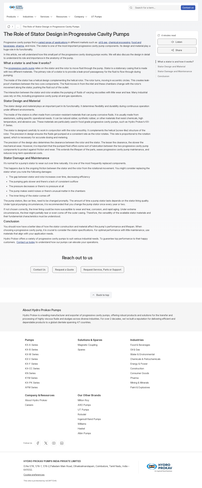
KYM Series (31, 377)
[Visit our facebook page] (38, 443)
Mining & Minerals (139, 382)
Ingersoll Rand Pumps (89, 419)
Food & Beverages (140, 344)
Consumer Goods (139, 373)
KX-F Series (31, 363)
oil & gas (102, 42)
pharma (20, 45)
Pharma (134, 377)
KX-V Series (31, 359)
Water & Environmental (142, 354)
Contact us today (26, 242)
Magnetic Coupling (87, 344)
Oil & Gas (135, 349)
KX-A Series (31, 344)
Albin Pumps (84, 433)
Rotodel (82, 414)
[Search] (131, 7)
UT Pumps (83, 409)
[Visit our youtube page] (54, 443)
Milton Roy (83, 400)
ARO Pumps (84, 404)
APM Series (31, 387)
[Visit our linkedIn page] (62, 443)
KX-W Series (32, 354)
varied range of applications (53, 42)
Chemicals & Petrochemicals (145, 359)
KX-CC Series (32, 368)
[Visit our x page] (46, 443)
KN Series (30, 373)
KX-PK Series (32, 382)
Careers (29, 404)
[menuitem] (13, 16)
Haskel (81, 428)
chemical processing (119, 42)
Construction (137, 368)
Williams (82, 423)
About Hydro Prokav (36, 400)
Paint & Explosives (140, 387)
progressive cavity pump (21, 68)
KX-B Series (31, 349)
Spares (81, 349)
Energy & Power (139, 363)
